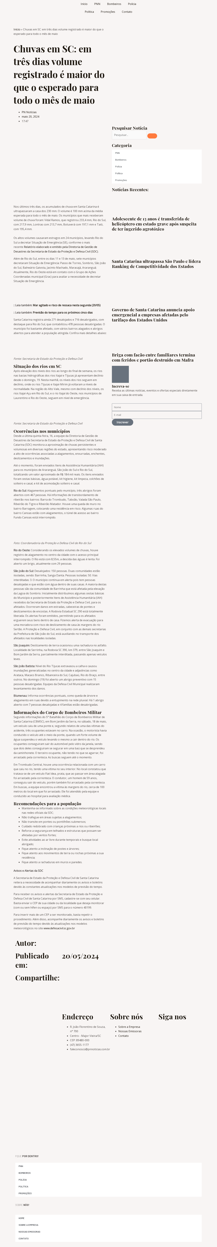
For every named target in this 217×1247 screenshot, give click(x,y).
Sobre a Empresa (28, 1224)
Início (84, 4)
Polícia (132, 4)
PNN (97, 4)
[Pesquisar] (152, 135)
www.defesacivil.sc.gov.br (59, 928)
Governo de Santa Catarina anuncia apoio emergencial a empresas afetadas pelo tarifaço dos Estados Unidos (153, 314)
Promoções (108, 12)
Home (21, 1218)
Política (89, 12)
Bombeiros (114, 4)
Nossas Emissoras (29, 1231)
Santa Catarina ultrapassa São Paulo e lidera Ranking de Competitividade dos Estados (156, 263)
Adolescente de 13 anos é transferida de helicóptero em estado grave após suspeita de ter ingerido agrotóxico (154, 224)
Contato (127, 12)
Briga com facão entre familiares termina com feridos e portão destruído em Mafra (153, 357)
